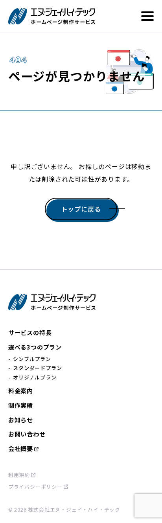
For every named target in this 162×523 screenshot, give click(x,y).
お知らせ (20, 419)
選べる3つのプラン (35, 347)
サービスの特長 (30, 332)
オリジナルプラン (34, 377)
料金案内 (20, 390)
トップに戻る (81, 209)
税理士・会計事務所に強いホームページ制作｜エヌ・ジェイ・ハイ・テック (52, 16)
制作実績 (20, 405)
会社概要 (20, 448)
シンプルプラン (32, 359)
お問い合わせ (27, 433)
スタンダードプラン (37, 368)
